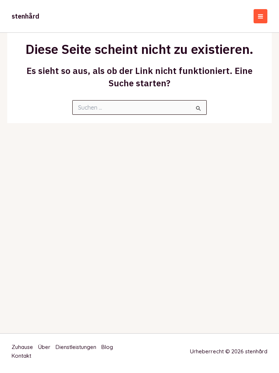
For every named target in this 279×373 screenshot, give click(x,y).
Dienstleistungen (76, 346)
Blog (107, 346)
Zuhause (22, 346)
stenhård (25, 16)
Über (44, 346)
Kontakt (21, 355)
